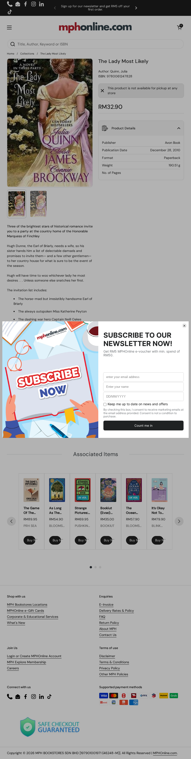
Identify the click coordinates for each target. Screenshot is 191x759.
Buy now (31, 540)
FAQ (102, 617)
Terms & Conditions (114, 662)
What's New (16, 623)
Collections (27, 53)
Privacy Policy (109, 668)
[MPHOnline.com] (95, 27)
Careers (13, 668)
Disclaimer (107, 656)
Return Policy (109, 623)
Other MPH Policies (113, 674)
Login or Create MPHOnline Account (34, 656)
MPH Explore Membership (26, 662)
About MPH (107, 629)
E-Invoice (106, 604)
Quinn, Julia (118, 71)
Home (10, 53)
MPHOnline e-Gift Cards (25, 610)
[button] (179, 27)
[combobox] (95, 44)
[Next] (179, 521)
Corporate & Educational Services (32, 617)
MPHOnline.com (165, 753)
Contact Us (107, 635)
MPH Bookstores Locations (27, 604)
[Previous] (11, 521)
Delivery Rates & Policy (116, 610)
